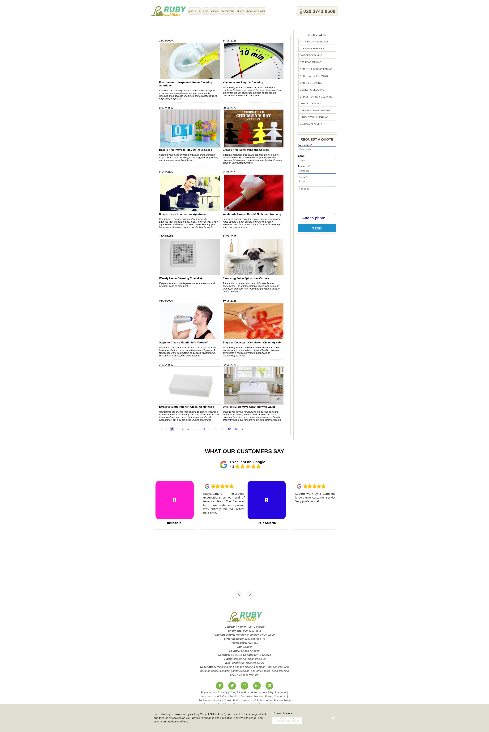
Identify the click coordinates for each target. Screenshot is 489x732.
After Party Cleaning (314, 76)
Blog (205, 11)
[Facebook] (219, 686)
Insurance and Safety (214, 696)
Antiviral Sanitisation (314, 41)
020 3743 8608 (319, 11)
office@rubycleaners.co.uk (249, 658)
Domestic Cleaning (312, 90)
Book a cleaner (256, 11)
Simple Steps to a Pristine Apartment (183, 214)
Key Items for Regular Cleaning (243, 82)
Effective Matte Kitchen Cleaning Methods (186, 406)
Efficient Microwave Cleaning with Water (249, 406)
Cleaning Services (312, 48)
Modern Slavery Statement (270, 696)
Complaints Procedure (243, 692)
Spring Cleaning (310, 62)
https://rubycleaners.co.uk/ (248, 662)
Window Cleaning (311, 124)
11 (222, 428)
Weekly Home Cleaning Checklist (180, 278)
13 (236, 428)
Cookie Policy (232, 700)
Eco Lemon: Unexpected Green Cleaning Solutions (185, 84)
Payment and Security (214, 692)
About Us (194, 11)
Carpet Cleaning (311, 83)
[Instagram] (244, 686)
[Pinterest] (269, 686)
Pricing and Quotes (210, 700)
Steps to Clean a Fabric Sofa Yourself (183, 342)
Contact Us (227, 11)
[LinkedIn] (257, 686)
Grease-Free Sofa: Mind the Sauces (246, 149)
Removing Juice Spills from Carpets (246, 278)
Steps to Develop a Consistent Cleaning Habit (253, 342)
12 (229, 428)
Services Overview (240, 696)
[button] (239, 594)
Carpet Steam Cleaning (315, 110)
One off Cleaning (311, 55)
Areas (214, 11)
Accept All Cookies (288, 720)
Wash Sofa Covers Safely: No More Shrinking (252, 214)
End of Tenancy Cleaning (316, 96)
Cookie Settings (283, 713)
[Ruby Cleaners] (168, 11)
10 (215, 428)
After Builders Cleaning (316, 69)
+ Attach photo (312, 218)
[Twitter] (232, 686)
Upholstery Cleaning (314, 117)
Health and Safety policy (257, 700)
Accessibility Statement (273, 692)
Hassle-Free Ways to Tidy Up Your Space (185, 149)
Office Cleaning (310, 103)
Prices (240, 11)
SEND (317, 228)
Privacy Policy (282, 700)
